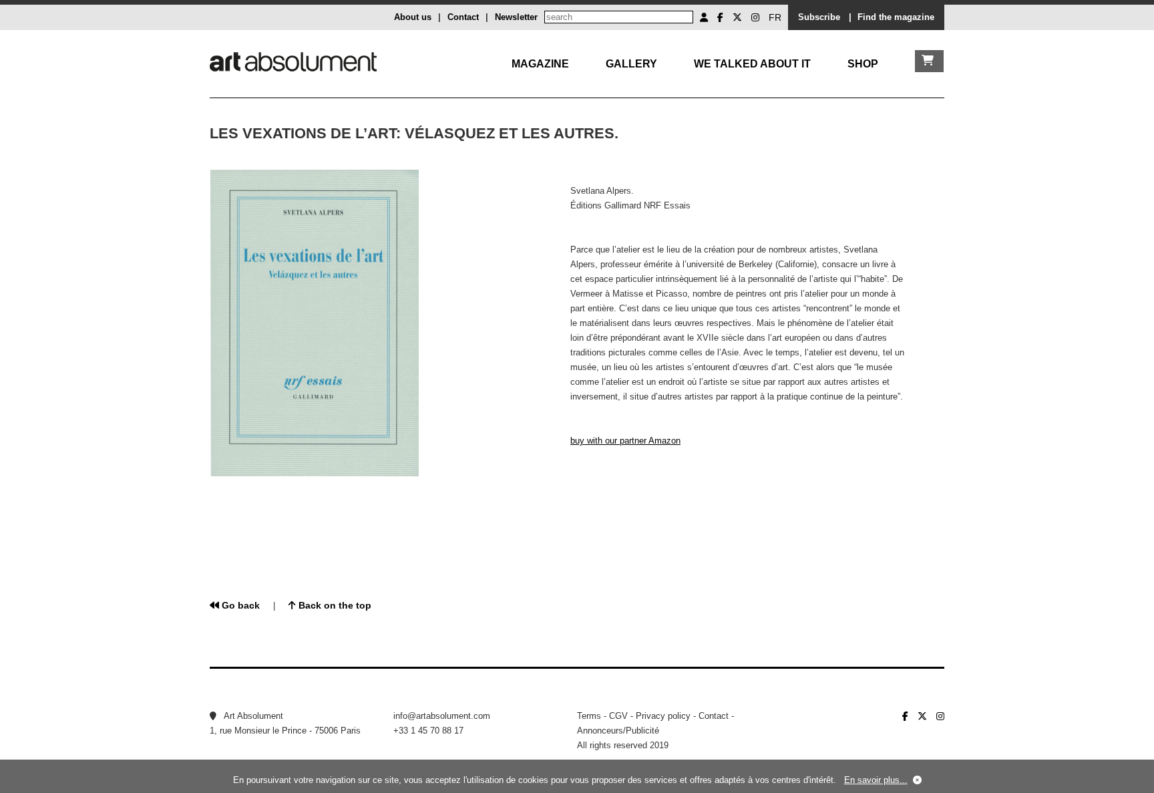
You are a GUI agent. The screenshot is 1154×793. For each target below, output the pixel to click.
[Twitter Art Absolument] (737, 17)
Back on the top (333, 605)
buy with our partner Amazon (625, 441)
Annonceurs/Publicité (618, 731)
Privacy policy (663, 716)
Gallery (631, 63)
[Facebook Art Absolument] (720, 17)
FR (775, 17)
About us (412, 17)
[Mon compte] (704, 17)
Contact (463, 17)
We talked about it (752, 63)
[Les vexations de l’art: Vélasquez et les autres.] (314, 473)
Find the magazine (895, 17)
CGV (618, 716)
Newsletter (516, 17)
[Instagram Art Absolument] (755, 17)
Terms (589, 716)
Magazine (540, 63)
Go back (239, 605)
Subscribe (819, 17)
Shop (862, 63)
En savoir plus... (876, 780)
